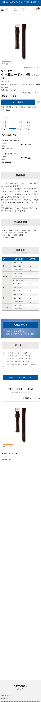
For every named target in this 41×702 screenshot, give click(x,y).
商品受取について (20, 325)
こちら (8, 110)
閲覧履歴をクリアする (31, 398)
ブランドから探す (18, 359)
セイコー (29, 359)
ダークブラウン (27, 356)
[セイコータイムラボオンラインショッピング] (20, 9)
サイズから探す (17, 361)
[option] (20, 41)
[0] (37, 10)
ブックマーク (38, 102)
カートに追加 (18, 102)
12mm (26, 361)
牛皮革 (25, 353)
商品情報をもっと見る (30, 93)
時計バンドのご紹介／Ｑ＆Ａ (20, 377)
